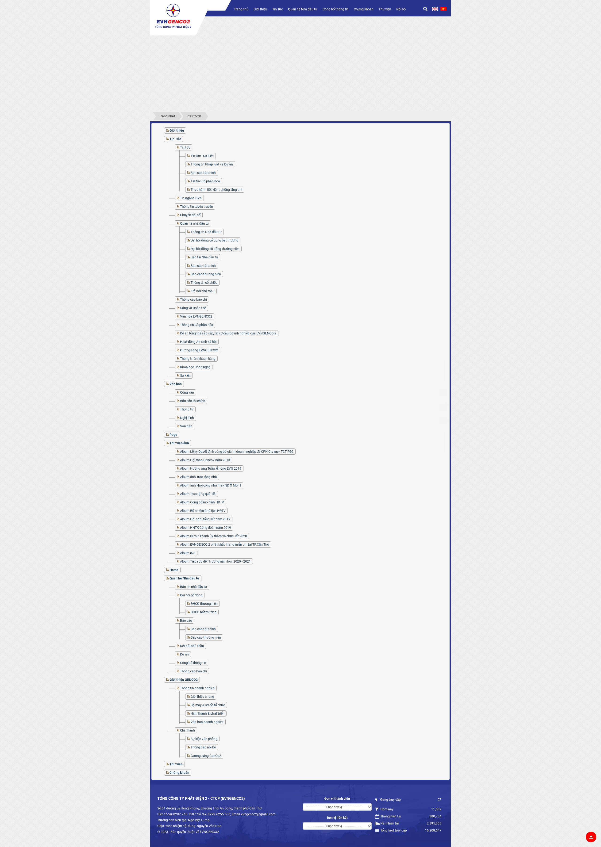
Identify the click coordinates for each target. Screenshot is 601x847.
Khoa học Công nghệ (195, 367)
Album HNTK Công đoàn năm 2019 (205, 527)
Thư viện (385, 9)
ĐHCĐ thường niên (204, 604)
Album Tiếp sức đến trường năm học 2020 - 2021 (215, 561)
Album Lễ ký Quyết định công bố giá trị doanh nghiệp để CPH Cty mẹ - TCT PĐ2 (236, 451)
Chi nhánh (187, 730)
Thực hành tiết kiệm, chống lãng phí (216, 190)
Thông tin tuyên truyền (196, 206)
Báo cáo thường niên (206, 274)
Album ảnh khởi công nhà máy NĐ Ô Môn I (210, 485)
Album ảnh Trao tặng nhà (198, 477)
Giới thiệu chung (202, 696)
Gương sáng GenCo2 (206, 756)
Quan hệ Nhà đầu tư (302, 9)
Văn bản (186, 426)
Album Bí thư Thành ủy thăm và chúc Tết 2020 (213, 536)
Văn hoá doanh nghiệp (207, 722)
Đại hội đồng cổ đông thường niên (215, 249)
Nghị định (187, 418)
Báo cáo (186, 620)
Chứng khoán (364, 9)
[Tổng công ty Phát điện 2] (173, 16)
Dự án (184, 654)
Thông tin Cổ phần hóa (196, 325)
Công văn (187, 392)
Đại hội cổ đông (191, 595)
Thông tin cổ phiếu (204, 282)
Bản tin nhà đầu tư (193, 587)
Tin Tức (277, 9)
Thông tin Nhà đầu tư (206, 232)
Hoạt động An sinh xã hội (198, 342)
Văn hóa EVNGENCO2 (196, 316)
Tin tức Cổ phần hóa (205, 181)
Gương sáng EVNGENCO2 (199, 350)
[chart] (443, 406)
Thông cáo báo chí (193, 299)
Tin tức (185, 147)
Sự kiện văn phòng (204, 739)
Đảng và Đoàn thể (193, 308)
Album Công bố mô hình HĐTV (202, 502)
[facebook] (443, 392)
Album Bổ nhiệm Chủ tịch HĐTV (203, 511)
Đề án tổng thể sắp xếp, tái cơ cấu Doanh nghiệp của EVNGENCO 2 (228, 333)
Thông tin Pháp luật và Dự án (212, 164)
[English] (435, 9)
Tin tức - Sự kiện (202, 156)
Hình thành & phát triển (207, 713)
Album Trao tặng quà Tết (198, 494)
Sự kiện (185, 375)
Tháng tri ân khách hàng (198, 358)
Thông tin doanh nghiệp (197, 688)
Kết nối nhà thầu (203, 291)
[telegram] (443, 420)
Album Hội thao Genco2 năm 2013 (205, 460)
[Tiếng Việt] (443, 9)
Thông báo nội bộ (203, 747)
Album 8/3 (187, 553)
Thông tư (186, 409)
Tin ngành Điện (191, 198)
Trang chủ (241, 9)
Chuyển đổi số (190, 215)
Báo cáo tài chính (203, 173)
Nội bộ (401, 9)
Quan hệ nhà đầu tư (194, 223)
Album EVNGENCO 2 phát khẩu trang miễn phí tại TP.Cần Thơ (224, 544)
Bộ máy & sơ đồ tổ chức (208, 705)
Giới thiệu (260, 9)
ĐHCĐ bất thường (203, 612)
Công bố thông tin (336, 9)
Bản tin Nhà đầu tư (204, 257)
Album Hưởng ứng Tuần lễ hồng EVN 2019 (210, 468)
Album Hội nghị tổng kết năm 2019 (205, 519)
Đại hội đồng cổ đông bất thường (214, 240)
